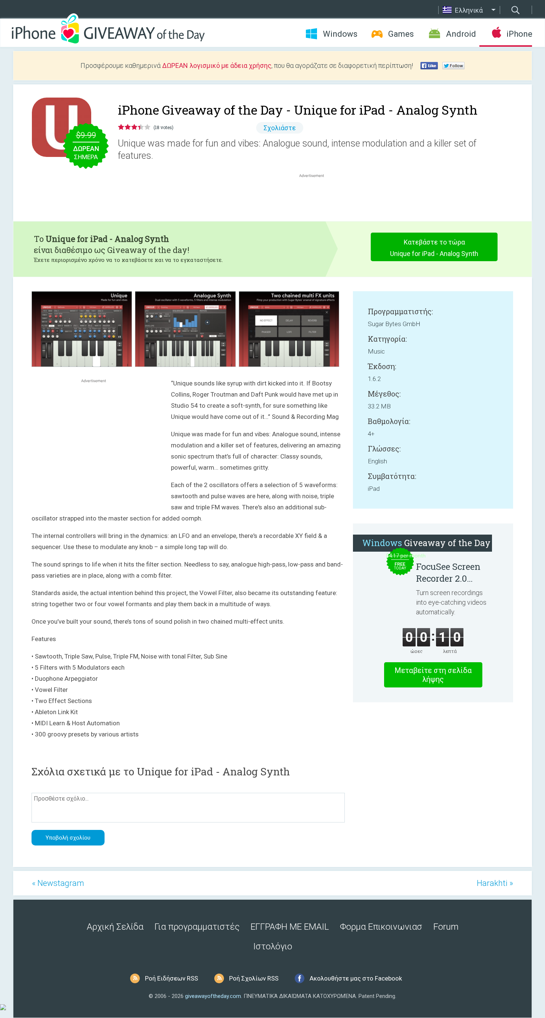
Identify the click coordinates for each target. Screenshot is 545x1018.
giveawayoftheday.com (213, 996)
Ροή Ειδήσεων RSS (171, 978)
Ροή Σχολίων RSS (253, 978)
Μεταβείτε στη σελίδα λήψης (433, 675)
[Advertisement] (315, 197)
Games (401, 34)
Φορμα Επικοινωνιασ (381, 927)
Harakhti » (495, 883)
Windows (340, 34)
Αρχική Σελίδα (115, 927)
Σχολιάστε (280, 128)
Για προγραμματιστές (197, 927)
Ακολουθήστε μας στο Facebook (356, 978)
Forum (446, 927)
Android (461, 34)
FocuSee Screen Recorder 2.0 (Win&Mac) (448, 572)
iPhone (519, 34)
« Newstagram (58, 883)
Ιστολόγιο (272, 946)
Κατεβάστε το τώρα (434, 247)
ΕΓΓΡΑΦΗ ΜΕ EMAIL (290, 927)
